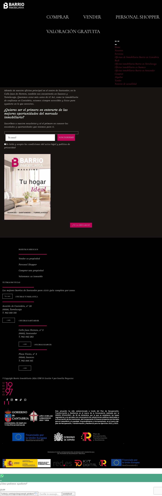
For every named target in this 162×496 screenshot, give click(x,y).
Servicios (119, 53)
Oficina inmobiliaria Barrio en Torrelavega (136, 63)
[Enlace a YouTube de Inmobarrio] (16, 400)
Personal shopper (138, 17)
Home (117, 47)
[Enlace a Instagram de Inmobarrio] (12, 400)
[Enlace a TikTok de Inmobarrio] (21, 400)
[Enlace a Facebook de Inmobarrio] (7, 400)
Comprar (57, 17)
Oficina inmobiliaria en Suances (130, 67)
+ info (9, 320)
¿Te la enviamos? (81, 225)
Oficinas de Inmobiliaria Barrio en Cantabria (137, 57)
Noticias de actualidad (126, 83)
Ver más (7, 296)
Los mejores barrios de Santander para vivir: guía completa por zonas (38, 290)
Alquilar (119, 77)
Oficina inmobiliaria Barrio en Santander (135, 70)
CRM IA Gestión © (45, 378)
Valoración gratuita (73, 31)
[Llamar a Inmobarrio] (25, 400)
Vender (92, 17)
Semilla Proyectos (65, 378)
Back (117, 60)
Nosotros (119, 50)
